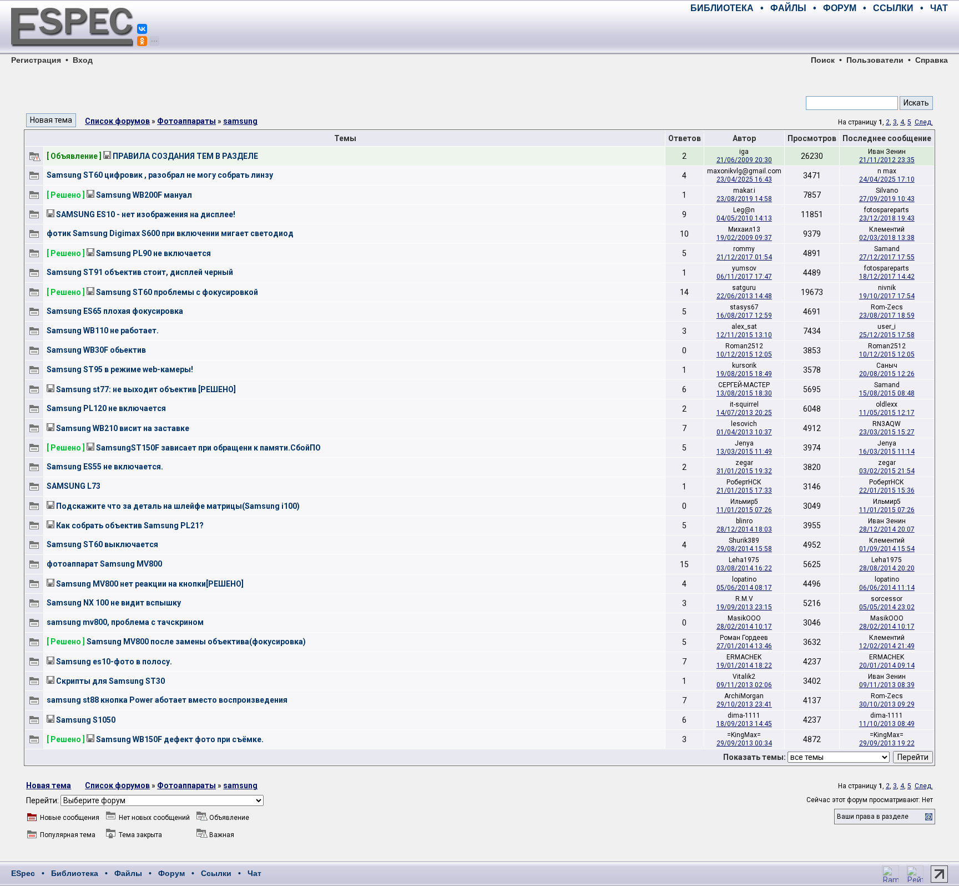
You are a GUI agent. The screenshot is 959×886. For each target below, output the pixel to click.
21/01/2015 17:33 (744, 490)
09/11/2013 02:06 (744, 685)
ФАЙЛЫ (788, 8)
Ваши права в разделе (872, 816)
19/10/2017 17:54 (887, 296)
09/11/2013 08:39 (887, 685)
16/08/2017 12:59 (744, 315)
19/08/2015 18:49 (744, 374)
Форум (171, 873)
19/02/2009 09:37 (744, 238)
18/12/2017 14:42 (887, 277)
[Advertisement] (818, 33)
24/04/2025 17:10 (887, 179)
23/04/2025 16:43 (744, 179)
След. (924, 122)
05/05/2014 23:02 (887, 607)
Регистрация (36, 60)
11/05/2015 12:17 (887, 413)
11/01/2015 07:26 (744, 510)
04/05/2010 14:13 (744, 218)
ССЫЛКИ (893, 8)
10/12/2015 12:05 (744, 354)
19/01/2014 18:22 (744, 665)
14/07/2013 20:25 (744, 413)
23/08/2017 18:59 (887, 315)
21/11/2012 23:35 (887, 160)
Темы (345, 138)
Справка (931, 60)
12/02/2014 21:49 (887, 646)
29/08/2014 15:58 (744, 549)
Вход (83, 60)
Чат (254, 873)
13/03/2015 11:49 (744, 451)
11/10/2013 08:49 (887, 724)
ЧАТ (939, 8)
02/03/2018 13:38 (887, 238)
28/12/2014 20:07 (887, 529)
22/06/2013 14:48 (744, 296)
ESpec (23, 873)
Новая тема (48, 785)
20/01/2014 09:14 (887, 665)
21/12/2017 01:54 (744, 257)
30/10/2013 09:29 (887, 704)
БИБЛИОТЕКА (722, 8)
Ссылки (216, 873)
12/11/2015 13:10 (744, 335)
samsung (240, 121)
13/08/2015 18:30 (744, 393)
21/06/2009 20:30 (744, 160)
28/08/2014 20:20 (887, 568)
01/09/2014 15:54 (887, 549)
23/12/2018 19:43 (887, 218)
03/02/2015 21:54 (887, 471)
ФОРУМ (839, 8)
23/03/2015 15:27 (887, 432)
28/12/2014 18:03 (744, 529)
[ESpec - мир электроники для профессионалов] (72, 52)
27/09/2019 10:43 (887, 199)
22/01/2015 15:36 (887, 490)
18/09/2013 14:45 (744, 724)
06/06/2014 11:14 (887, 588)
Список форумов (117, 121)
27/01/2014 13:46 (744, 646)
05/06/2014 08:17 (744, 588)
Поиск (823, 60)
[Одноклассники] (142, 41)
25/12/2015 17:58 (887, 335)
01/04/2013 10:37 (744, 432)
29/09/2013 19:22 (887, 743)
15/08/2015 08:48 (887, 393)
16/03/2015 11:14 (887, 451)
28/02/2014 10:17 (744, 626)
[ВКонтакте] (142, 29)
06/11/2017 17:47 (744, 277)
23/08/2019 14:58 (744, 199)
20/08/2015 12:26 (887, 374)
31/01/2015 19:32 (744, 471)
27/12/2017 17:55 (887, 257)
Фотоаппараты (186, 121)
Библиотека (74, 873)
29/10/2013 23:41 (744, 704)
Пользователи (875, 60)
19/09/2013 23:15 (744, 607)
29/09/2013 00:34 (744, 743)
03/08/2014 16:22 (744, 568)
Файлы (128, 873)
